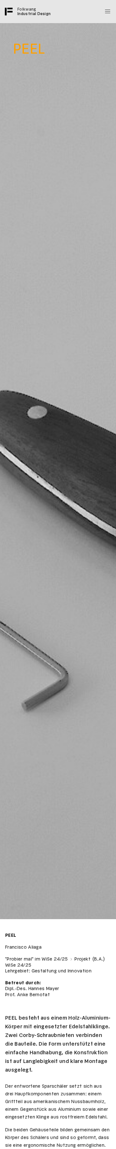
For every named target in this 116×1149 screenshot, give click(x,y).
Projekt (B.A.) (89, 959)
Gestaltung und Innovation (62, 971)
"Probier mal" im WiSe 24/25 (37, 959)
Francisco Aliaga (23, 947)
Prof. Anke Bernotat (27, 994)
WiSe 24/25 (18, 965)
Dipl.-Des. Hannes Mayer (32, 988)
